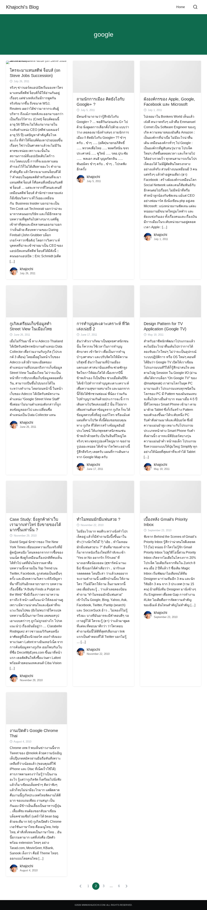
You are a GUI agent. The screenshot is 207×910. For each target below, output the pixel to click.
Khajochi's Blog (22, 7)
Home (180, 7)
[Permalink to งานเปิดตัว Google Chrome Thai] (36, 708)
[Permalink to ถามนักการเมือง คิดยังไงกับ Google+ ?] (103, 76)
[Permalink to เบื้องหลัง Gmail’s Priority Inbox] (170, 496)
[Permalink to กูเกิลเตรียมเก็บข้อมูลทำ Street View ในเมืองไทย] (36, 301)
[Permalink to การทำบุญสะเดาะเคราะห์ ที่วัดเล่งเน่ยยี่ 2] (103, 301)
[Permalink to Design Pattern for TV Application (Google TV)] (170, 301)
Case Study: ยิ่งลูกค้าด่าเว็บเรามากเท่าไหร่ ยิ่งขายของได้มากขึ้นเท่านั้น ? (35, 524)
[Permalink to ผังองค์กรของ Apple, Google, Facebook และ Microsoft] (170, 76)
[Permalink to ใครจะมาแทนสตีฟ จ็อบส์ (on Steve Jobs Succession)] (36, 62)
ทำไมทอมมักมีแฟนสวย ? (98, 519)
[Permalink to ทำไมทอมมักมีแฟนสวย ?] (103, 496)
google (103, 34)
